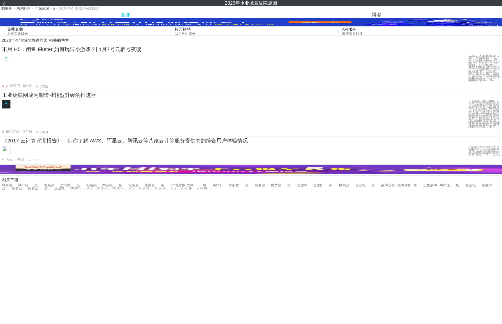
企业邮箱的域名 (490, 185)
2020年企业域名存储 (78, 188)
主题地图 (42, 9)
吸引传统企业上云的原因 (26, 185)
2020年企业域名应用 (188, 188)
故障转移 (404, 185)
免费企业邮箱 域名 (20, 188)
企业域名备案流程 (473, 185)
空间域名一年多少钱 (68, 185)
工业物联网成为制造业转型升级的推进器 (49, 95)
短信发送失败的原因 (460, 185)
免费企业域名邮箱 (279, 185)
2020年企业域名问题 (162, 188)
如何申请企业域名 (334, 185)
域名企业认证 (136, 185)
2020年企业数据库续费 (133, 188)
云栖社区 (24, 9)
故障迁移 (388, 185)
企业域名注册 (250, 185)
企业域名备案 (305, 185)
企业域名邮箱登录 (363, 185)
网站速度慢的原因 (448, 185)
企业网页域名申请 (49, 188)
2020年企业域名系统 (91, 188)
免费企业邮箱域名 (36, 188)
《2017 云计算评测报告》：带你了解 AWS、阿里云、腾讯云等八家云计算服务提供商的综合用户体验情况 (125, 141)
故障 (190, 185)
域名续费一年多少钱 (94, 185)
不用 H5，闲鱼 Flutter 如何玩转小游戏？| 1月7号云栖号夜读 (71, 49)
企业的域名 (123, 185)
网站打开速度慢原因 (221, 185)
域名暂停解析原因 (10, 185)
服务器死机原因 (208, 185)
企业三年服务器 (39, 185)
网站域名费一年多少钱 (110, 185)
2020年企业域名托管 (205, 188)
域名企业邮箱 (263, 185)
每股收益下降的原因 (237, 185)
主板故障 (430, 185)
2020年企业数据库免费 (104, 188)
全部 (125, 14)
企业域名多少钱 (292, 185)
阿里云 (6, 9)
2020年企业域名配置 (175, 188)
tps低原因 (178, 185)
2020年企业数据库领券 (120, 188)
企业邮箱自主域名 (7, 188)
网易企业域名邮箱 (347, 185)
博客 (376, 14)
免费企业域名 (152, 185)
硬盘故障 (418, 185)
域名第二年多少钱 (52, 185)
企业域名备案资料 (62, 188)
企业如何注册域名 (321, 185)
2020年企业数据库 (146, 188)
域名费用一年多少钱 (81, 185)
